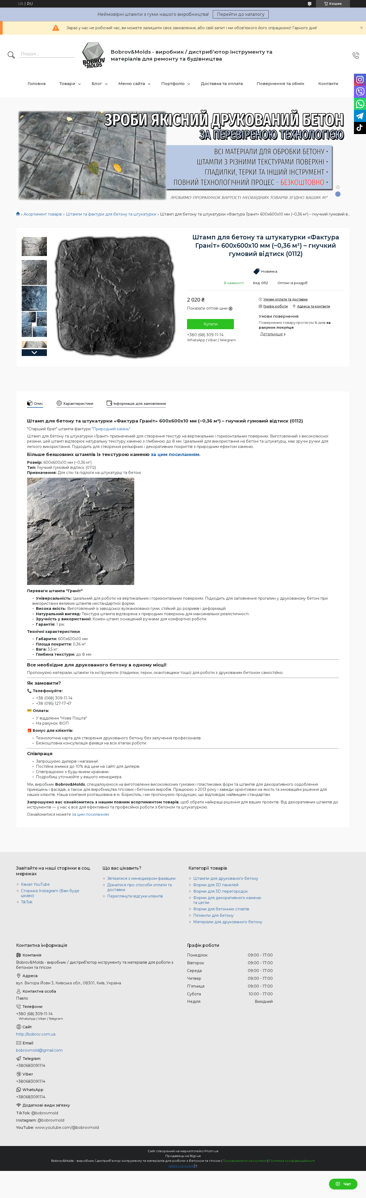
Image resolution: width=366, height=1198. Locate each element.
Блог (97, 83)
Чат (347, 1184)
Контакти (328, 83)
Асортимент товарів (43, 214)
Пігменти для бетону (213, 915)
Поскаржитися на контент (245, 1161)
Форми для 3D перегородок (220, 891)
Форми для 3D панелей (215, 884)
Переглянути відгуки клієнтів (135, 896)
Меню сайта (131, 83)
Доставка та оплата (222, 83)
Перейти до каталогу (240, 14)
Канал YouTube (35, 884)
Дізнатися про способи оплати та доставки (139, 887)
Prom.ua (211, 1151)
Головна (37, 83)
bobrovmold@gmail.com (39, 1050)
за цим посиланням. (175, 454)
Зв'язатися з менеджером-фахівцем (141, 878)
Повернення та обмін (280, 83)
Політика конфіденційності (292, 1161)
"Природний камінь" (111, 428)
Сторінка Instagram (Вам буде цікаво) (50, 893)
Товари (67, 83)
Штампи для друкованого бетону (225, 878)
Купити (211, 324)
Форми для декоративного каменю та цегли (227, 900)
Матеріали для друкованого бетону (227, 921)
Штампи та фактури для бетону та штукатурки (111, 214)
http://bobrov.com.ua (35, 1034)
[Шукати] (11, 55)
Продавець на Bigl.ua (183, 1156)
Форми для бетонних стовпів (221, 909)
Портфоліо (173, 83)
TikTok (26, 902)
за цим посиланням (90, 814)
